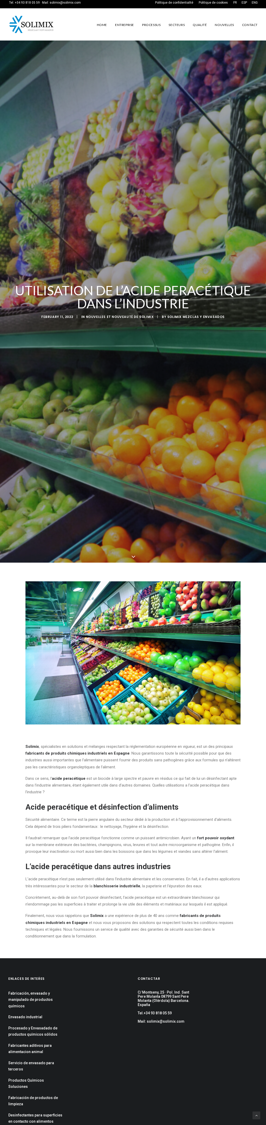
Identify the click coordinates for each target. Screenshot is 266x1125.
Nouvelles (224, 25)
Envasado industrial (25, 1017)
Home (102, 25)
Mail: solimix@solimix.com (161, 1021)
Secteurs (177, 25)
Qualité (200, 25)
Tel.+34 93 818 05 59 (155, 1013)
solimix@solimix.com (65, 2)
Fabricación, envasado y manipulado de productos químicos (30, 999)
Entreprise (124, 25)
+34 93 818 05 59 (27, 2)
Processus (151, 25)
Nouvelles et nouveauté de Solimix (120, 317)
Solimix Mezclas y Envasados (196, 317)
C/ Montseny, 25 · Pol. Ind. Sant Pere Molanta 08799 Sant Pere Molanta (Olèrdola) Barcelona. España (163, 998)
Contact (250, 25)
